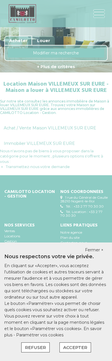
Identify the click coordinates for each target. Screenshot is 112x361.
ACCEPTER (75, 347)
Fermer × (94, 249)
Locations (12, 236)
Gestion (10, 241)
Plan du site (70, 237)
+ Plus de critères (56, 66)
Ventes (9, 231)
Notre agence (71, 232)
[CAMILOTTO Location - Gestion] (24, 13)
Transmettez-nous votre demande (38, 166)
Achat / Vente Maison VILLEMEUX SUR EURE (50, 128)
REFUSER (35, 347)
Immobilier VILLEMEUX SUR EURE (39, 143)
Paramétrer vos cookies (39, 335)
